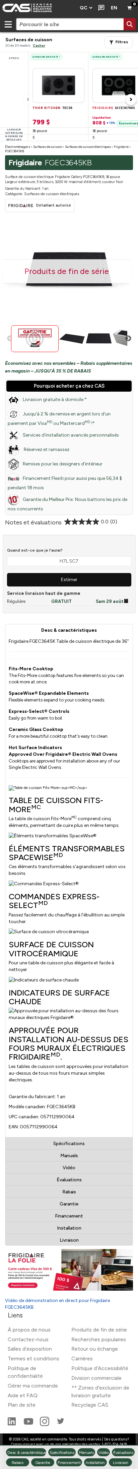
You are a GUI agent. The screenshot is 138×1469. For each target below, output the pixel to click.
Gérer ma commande (33, 1385)
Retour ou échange (94, 1349)
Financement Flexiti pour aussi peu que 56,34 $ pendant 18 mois (65, 483)
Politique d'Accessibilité (99, 1368)
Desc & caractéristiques (69, 630)
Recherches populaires (98, 1339)
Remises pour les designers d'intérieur (62, 464)
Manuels (69, 1156)
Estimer (69, 579)
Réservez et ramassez (46, 449)
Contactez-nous (28, 1339)
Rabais (69, 1192)
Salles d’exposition (30, 1349)
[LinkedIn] (12, 1424)
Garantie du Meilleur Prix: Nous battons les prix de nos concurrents (67, 504)
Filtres (122, 42)
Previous (10, 338)
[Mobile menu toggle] (8, 24)
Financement (69, 1216)
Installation (69, 1228)
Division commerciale (96, 1378)
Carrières (82, 1358)
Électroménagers (17, 147)
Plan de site (22, 1405)
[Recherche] (130, 24)
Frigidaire (121, 147)
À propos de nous (29, 1329)
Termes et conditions (33, 1358)
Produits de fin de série (99, 1329)
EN (114, 8)
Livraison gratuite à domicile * (55, 399)
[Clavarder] (100, 8)
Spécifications (69, 1143)
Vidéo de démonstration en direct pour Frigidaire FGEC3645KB (57, 1304)
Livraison (69, 1240)
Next (128, 338)
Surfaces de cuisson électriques (88, 147)
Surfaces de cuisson (47, 147)
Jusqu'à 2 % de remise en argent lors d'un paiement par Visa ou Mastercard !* (59, 418)
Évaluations (69, 1180)
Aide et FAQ (23, 1395)
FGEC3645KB (14, 151)
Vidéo (69, 1168)
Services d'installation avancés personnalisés (71, 435)
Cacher (39, 45)
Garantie (69, 1204)
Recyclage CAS (89, 1405)
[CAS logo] (38, 8)
